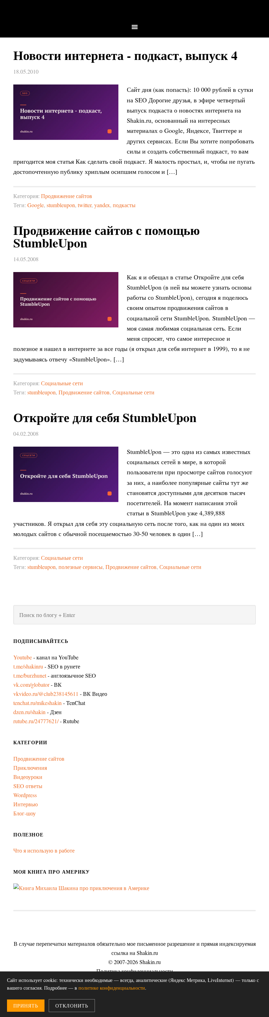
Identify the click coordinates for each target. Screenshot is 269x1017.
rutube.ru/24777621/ (35, 721)
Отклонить (71, 1005)
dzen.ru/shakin (29, 712)
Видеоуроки (27, 776)
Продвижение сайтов (66, 195)
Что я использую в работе (44, 850)
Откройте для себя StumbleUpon (104, 417)
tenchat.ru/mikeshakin (37, 702)
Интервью (25, 804)
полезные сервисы (80, 566)
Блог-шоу (24, 813)
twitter (84, 205)
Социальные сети (62, 383)
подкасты (124, 205)
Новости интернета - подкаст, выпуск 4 (125, 55)
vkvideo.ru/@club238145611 (45, 693)
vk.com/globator (31, 684)
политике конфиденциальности (111, 987)
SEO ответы (27, 785)
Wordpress (25, 795)
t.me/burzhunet (29, 675)
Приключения (30, 767)
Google (35, 205)
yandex (102, 205)
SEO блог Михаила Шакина (134, 11)
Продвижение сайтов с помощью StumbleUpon (106, 236)
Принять (25, 1005)
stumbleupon (61, 205)
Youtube (22, 657)
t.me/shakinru (28, 666)
